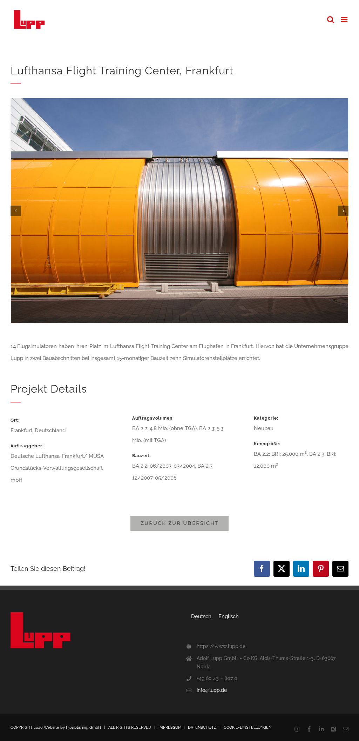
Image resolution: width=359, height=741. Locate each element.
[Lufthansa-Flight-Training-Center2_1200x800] (179, 101)
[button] (16, 211)
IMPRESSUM (170, 727)
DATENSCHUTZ (202, 727)
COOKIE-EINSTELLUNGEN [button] (247, 727)
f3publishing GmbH (83, 727)
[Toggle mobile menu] (344, 19)
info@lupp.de (212, 690)
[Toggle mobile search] (330, 19)
